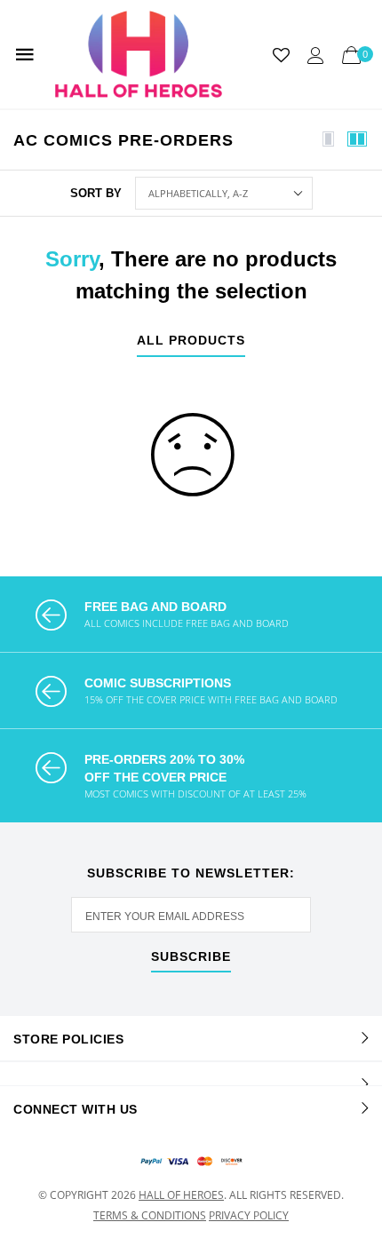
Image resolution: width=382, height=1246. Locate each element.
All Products (191, 340)
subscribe (191, 957)
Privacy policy (249, 1215)
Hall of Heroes (181, 1194)
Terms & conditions (149, 1215)
